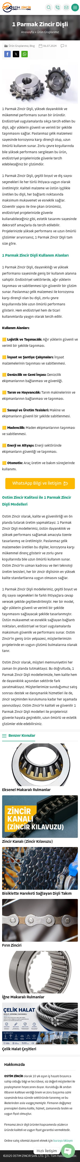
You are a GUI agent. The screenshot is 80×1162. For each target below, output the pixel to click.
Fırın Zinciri (12, 946)
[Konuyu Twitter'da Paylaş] (16, 54)
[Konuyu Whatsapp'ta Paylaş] (24, 54)
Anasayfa (27, 32)
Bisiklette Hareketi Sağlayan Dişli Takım (37, 894)
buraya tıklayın (63, 1141)
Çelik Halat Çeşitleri (19, 1049)
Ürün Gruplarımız (48, 32)
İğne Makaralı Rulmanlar (23, 997)
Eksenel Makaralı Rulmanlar (26, 790)
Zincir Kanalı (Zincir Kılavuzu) (27, 842)
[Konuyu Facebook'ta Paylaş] (7, 54)
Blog (32, 46)
